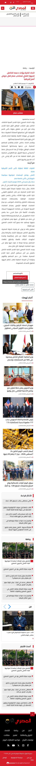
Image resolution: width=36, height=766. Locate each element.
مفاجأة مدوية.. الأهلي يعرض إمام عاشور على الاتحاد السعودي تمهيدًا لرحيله (18, 528)
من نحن (29, 757)
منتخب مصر (20, 284)
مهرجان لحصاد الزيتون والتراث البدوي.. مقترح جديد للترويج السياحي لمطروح (18, 326)
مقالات (7, 735)
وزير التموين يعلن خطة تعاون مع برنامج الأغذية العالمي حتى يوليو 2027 (20, 389)
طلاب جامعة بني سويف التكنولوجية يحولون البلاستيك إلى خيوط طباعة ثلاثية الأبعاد (17, 508)
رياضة (25, 68)
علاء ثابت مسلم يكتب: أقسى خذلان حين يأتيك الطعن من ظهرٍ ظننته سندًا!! (18, 515)
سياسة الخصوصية (17, 757)
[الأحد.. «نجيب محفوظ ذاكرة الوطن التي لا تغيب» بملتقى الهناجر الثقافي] (18, 621)
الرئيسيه (32, 68)
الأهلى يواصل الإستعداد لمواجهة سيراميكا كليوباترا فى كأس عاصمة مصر (18, 177)
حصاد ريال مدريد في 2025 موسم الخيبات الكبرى (19, 181)
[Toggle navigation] (33, 8)
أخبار (30, 730)
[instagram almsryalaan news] (10, 2)
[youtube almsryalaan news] (5, 2)
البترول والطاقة (26, 735)
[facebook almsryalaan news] (13, 2)
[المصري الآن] (18, 8)
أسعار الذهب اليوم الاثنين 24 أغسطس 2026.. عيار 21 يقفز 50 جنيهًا (18, 452)
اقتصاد (7, 730)
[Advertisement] (18, 45)
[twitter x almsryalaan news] (18, 745)
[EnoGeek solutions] (10, 763)
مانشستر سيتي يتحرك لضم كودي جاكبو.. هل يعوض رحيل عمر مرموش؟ (18, 577)
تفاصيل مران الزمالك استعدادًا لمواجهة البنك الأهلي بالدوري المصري (17, 562)
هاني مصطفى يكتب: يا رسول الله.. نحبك (18, 501)
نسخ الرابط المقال (19, 277)
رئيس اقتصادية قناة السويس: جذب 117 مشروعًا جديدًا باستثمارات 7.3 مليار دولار (19, 421)
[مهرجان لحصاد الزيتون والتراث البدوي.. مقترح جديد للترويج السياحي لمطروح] (18, 313)
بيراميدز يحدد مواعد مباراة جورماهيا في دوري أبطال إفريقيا (18, 522)
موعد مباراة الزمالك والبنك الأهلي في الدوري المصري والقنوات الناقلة (19, 590)
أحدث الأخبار (25, 646)
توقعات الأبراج (27, 740)
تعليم (15, 735)
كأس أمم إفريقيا (28, 289)
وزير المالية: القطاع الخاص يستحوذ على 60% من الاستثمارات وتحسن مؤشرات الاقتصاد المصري (19, 358)
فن (30, 607)
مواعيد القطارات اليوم (11, 740)
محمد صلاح (30, 284)
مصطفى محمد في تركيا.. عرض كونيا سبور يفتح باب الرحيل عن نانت (17, 583)
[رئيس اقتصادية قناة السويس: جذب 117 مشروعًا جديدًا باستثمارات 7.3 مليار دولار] (18, 407)
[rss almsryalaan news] (8, 746)
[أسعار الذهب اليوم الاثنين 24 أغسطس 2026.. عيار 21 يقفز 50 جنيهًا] (18, 439)
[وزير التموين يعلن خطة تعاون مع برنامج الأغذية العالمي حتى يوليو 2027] (18, 376)
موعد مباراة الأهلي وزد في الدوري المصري (17, 569)
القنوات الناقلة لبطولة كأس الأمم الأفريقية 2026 (18, 170)
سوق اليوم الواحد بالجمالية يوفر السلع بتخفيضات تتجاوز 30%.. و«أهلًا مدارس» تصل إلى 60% (19, 484)
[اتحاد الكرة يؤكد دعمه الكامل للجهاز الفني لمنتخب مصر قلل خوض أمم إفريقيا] (19, 87)
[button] (9, 607)
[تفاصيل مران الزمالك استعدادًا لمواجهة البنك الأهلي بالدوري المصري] (18, 550)
